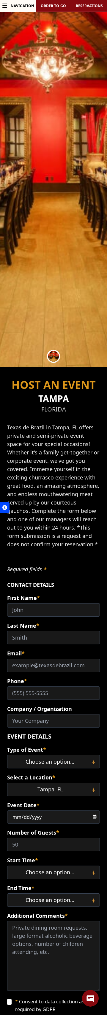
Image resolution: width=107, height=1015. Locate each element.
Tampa (53, 398)
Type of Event (26, 749)
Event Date (23, 805)
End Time (20, 888)
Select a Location (31, 777)
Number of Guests (33, 832)
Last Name (23, 625)
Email (16, 653)
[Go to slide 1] (53, 356)
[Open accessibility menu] (5, 507)
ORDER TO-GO (53, 5)
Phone (17, 681)
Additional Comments (37, 915)
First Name (23, 597)
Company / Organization (39, 708)
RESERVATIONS (89, 5)
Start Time (22, 860)
